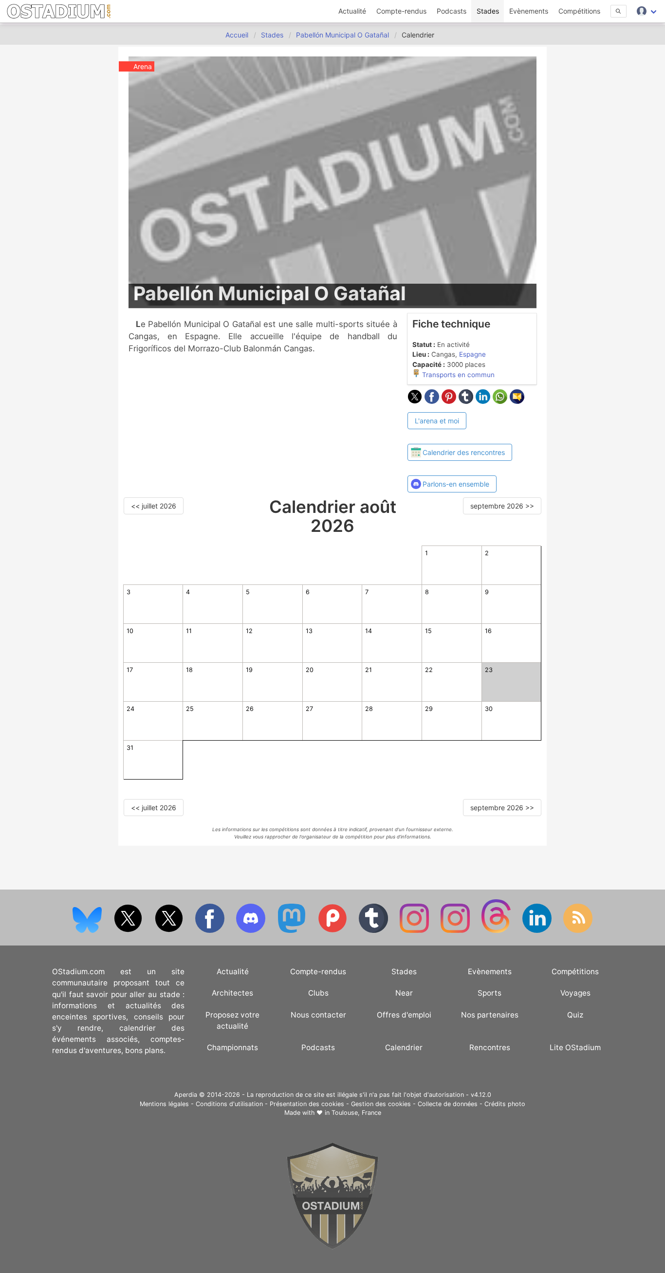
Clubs (318, 993)
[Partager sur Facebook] (433, 401)
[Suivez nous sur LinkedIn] (538, 930)
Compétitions (579, 11)
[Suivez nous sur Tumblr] (374, 930)
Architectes (232, 993)
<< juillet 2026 (153, 506)
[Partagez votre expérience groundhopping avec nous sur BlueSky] (88, 930)
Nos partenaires (489, 1014)
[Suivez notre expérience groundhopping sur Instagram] (415, 930)
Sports (489, 993)
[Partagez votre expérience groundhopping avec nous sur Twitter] (129, 930)
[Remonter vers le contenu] (332, 1247)
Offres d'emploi (404, 1014)
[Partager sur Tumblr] (467, 401)
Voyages (575, 993)
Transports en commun (457, 375)
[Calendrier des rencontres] (460, 435)
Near (404, 993)
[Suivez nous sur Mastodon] (292, 930)
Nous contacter (318, 1014)
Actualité (352, 11)
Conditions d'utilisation (229, 1104)
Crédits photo (504, 1104)
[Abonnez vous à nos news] (577, 930)
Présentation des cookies (307, 1104)
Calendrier (404, 1047)
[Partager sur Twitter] (416, 401)
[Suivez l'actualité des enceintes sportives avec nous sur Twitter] (169, 930)
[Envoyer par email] (517, 401)
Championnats (232, 1047)
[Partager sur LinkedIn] (484, 401)
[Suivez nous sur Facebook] (210, 930)
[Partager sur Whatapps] (501, 401)
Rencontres (489, 1047)
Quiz (575, 1014)
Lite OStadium (575, 1047)
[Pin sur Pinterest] (450, 401)
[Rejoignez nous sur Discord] (251, 930)
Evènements (528, 11)
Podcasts (451, 11)
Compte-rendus (401, 11)
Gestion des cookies (381, 1104)
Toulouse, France (356, 1112)
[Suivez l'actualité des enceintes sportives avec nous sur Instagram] (456, 930)
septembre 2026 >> (502, 506)
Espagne (472, 354)
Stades (488, 11)
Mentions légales (164, 1104)
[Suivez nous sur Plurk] (333, 930)
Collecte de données (448, 1104)
